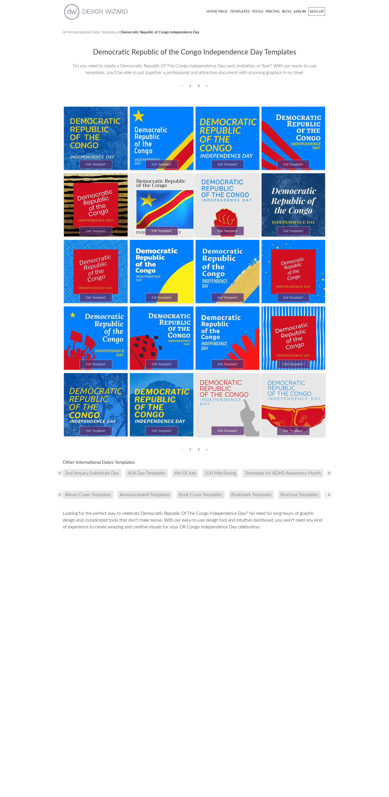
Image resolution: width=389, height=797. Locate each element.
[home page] (95, 11)
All (65, 32)
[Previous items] (60, 473)
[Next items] (329, 473)
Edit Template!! (96, 164)
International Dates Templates (94, 32)
